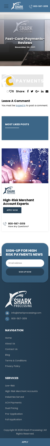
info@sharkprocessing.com (26, 312)
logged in (21, 105)
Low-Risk (10, 385)
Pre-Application (14, 414)
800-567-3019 (40, 6)
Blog (7, 354)
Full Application (13, 419)
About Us (10, 343)
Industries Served (14, 397)
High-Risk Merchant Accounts (21, 391)
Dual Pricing (11, 408)
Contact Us (11, 349)
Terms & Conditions (16, 360)
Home (8, 337)
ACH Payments (13, 402)
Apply (25, 442)
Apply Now (12, 210)
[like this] (10, 91)
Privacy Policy (12, 366)
